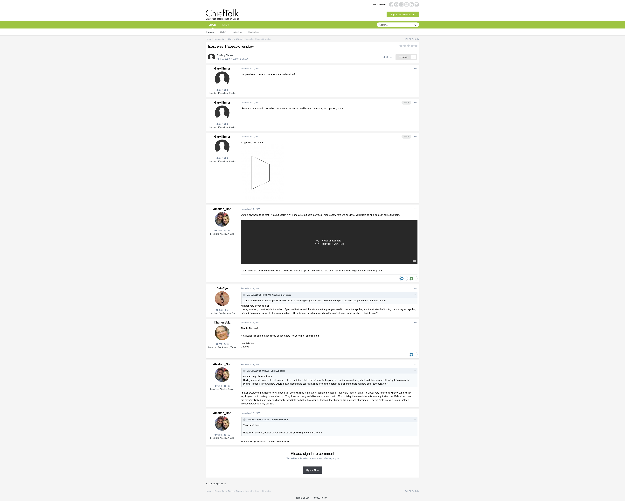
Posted (250, 68)
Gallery (223, 31)
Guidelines (238, 31)
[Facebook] (391, 4)
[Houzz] (412, 4)
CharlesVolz (222, 322)
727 (220, 344)
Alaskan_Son (222, 209)
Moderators (253, 31)
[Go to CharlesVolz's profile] (222, 332)
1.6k (220, 309)
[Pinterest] (406, 4)
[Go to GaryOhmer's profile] (211, 57)
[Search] (415, 24)
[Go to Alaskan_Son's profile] (222, 219)
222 (221, 90)
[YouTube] (396, 4)
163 (228, 230)
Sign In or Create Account (403, 14)
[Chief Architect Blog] (417, 4)
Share (388, 56)
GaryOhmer (226, 55)
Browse (212, 24)
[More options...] (415, 69)
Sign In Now (312, 470)
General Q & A (240, 58)
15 (227, 344)
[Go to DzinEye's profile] (222, 298)
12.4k (219, 230)
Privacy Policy (320, 497)
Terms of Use (303, 497)
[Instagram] (401, 4)
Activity (225, 24)
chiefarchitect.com (378, 4)
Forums (210, 31)
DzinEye (222, 288)
